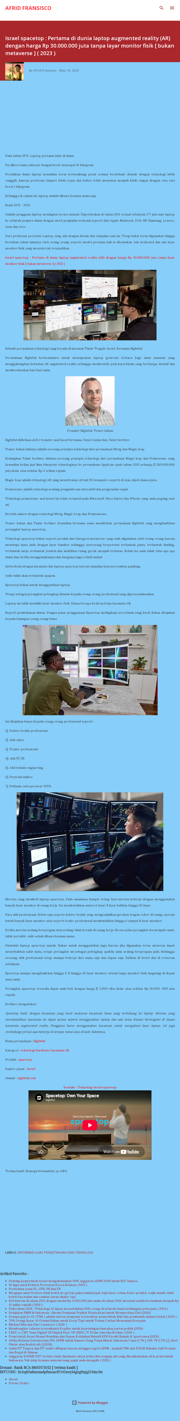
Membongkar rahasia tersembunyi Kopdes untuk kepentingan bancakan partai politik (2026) (76, 1328)
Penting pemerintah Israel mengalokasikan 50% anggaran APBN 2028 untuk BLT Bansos (73, 1281)
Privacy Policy (19, 1383)
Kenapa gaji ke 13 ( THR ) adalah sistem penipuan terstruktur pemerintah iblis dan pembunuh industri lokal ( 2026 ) (92, 1317)
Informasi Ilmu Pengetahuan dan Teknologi (55, 1252)
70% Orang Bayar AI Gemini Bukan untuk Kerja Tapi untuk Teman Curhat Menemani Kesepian (77, 1321)
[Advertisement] (92, 118)
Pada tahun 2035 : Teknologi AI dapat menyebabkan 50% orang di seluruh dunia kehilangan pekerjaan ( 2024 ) (88, 1309)
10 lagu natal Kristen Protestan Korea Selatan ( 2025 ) (48, 1285)
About (13, 1379)
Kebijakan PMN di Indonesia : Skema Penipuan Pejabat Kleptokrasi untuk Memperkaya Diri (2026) (80, 1313)
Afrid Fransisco (28, 7)
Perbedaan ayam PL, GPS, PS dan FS (35, 1289)
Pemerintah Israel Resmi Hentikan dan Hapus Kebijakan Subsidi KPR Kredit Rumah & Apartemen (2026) (84, 1336)
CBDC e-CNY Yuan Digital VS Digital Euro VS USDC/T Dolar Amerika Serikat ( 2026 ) (71, 1332)
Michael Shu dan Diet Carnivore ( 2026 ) (38, 1325)
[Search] (161, 8)
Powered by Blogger (92, 1403)
